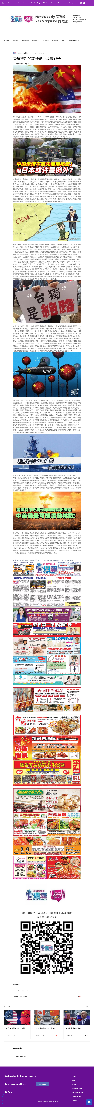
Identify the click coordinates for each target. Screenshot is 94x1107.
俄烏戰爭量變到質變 (73, 1028)
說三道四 (46, 40)
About (74, 1080)
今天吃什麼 (25, 40)
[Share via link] (27, 991)
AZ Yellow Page (77, 1088)
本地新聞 (15, 40)
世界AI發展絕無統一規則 (15, 1028)
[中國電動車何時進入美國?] (47, 1017)
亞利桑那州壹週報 (73, 40)
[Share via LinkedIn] (23, 991)
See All (88, 1006)
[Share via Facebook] (14, 991)
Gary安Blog (35, 40)
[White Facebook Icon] (11, 1092)
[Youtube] (84, 3)
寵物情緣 (55, 40)
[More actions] (80, 53)
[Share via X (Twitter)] (18, 991)
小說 (62, 40)
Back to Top (3, 1099)
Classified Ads (76, 1096)
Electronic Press (77, 1092)
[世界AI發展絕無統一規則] (17, 1017)
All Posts (6, 40)
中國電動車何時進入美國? (45, 1028)
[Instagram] (81, 3)
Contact (74, 1100)
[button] (88, 40)
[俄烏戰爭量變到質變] (77, 1017)
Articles (74, 1084)
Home (74, 1076)
